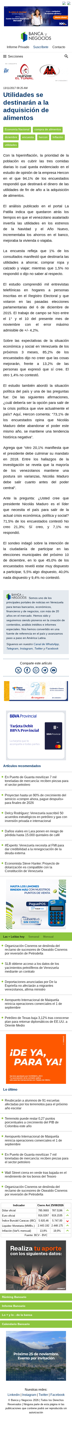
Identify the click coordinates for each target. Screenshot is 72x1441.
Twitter (38, 648)
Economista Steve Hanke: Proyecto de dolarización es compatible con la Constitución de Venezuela (32, 867)
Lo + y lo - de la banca (17, 1314)
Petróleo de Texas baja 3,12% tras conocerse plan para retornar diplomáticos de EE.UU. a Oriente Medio (37, 1021)
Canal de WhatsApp (46, 644)
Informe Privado (18, 47)
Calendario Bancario (16, 1324)
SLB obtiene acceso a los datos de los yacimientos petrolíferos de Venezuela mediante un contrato (32, 967)
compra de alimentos (47, 129)
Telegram (12, 648)
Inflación (58, 137)
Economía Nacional (17, 129)
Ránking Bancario (14, 1297)
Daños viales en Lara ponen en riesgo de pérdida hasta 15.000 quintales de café (34, 833)
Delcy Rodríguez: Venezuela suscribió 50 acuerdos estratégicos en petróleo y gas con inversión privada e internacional (36, 816)
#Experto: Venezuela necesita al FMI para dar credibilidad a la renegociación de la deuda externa (34, 849)
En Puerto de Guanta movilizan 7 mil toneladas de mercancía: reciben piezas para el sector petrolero (36, 780)
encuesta (28, 137)
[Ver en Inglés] (64, 3)
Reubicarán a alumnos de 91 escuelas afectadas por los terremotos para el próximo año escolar (36, 1104)
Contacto (58, 47)
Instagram (26, 648)
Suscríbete (40, 47)
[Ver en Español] (68, 3)
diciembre (11, 137)
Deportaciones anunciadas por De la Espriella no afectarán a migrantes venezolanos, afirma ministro (31, 985)
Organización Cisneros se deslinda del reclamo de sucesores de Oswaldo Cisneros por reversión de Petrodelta (36, 949)
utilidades (11, 144)
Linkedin (14, 1394)
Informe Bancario (13, 1305)
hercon (43, 137)
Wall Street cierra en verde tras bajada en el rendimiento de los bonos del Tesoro (36, 1174)
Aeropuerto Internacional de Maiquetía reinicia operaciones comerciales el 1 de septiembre (33, 1003)
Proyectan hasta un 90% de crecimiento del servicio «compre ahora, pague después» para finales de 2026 (35, 799)
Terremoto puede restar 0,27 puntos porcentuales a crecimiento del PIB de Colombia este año (32, 1122)
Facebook (52, 648)
